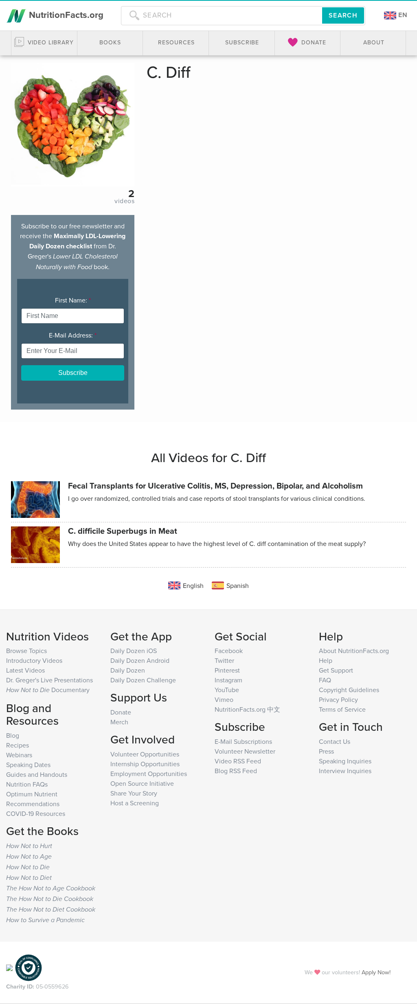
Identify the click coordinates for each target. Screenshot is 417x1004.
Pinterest (227, 670)
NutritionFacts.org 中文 (247, 709)
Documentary (48, 689)
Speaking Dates (28, 764)
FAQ (325, 679)
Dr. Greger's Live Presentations (49, 679)
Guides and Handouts (36, 774)
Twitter (224, 660)
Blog (12, 735)
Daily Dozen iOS (133, 650)
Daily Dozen (127, 670)
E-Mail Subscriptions (243, 741)
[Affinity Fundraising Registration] (28, 966)
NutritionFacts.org (64, 14)
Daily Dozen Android (139, 660)
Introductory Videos (34, 660)
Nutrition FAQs (27, 784)
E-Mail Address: (73, 335)
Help (325, 660)
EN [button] (402, 15)
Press (326, 751)
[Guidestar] (9, 966)
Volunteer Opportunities (144, 754)
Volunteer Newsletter (245, 751)
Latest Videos (25, 670)
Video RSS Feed (238, 760)
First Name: (73, 300)
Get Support (336, 670)
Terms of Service (342, 709)
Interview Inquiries (345, 770)
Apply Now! (376, 972)
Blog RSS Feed (236, 770)
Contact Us (334, 741)
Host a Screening (134, 802)
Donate (120, 712)
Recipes (17, 745)
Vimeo (224, 699)
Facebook (229, 650)
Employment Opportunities (148, 773)
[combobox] (221, 15)
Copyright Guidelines (349, 689)
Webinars (19, 754)
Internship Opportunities (145, 763)
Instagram (228, 679)
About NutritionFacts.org (354, 650)
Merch (119, 721)
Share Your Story (133, 793)
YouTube (227, 689)
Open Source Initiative (142, 783)
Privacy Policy (338, 699)
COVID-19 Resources (35, 813)
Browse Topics (26, 650)
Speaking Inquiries (345, 760)
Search (343, 15)
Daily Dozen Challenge (143, 679)
